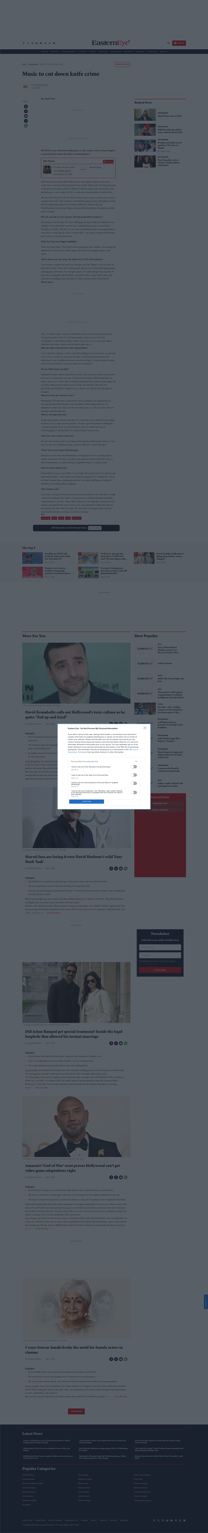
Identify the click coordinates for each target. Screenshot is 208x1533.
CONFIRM (86, 801)
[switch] (134, 766)
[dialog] (104, 766)
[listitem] (104, 761)
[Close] (145, 728)
